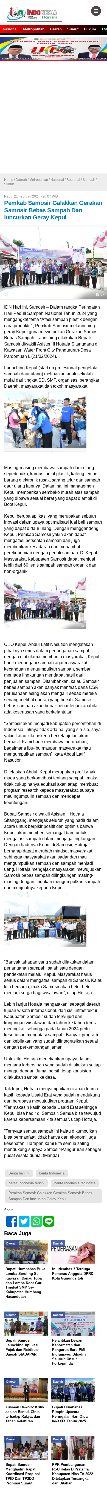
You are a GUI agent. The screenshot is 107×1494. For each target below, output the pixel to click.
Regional (73, 180)
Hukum (90, 29)
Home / (10, 180)
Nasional (10, 29)
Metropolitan (33, 29)
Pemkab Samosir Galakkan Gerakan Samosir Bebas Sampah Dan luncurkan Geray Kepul (50, 1196)
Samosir (89, 180)
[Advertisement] (53, 117)
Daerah (56, 29)
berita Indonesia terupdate (74, 1183)
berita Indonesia (51, 1173)
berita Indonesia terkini (26, 1183)
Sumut (72, 29)
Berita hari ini (19, 1173)
